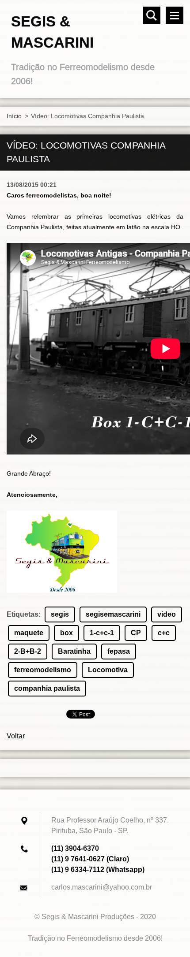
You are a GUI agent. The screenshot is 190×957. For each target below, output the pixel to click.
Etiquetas (22, 614)
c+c (164, 633)
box (66, 633)
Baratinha (74, 651)
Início (14, 115)
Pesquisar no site (151, 15)
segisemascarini (113, 614)
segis (60, 614)
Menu (174, 15)
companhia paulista (47, 688)
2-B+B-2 (27, 651)
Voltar (16, 736)
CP (136, 633)
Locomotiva (108, 670)
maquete (28, 633)
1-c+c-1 (102, 633)
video (166, 614)
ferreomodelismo (42, 670)
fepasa (118, 651)
